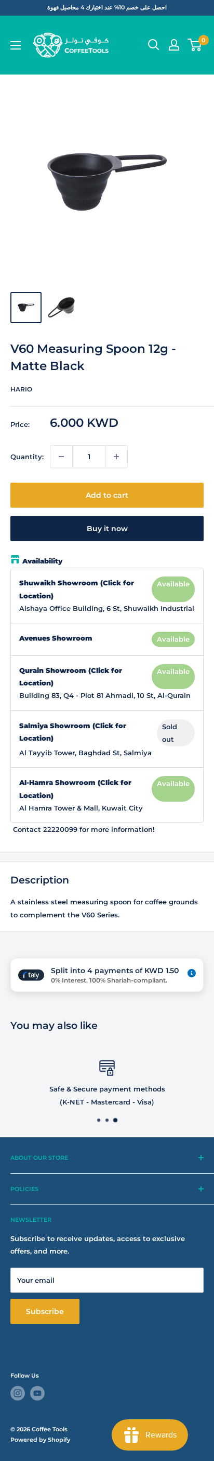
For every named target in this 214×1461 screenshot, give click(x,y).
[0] (195, 45)
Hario (21, 389)
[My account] (174, 45)
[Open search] (153, 45)
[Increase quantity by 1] (116, 457)
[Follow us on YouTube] (37, 1393)
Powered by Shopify (40, 1439)
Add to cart (107, 495)
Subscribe (45, 1311)
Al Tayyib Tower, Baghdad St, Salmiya (85, 752)
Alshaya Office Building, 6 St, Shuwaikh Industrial (106, 608)
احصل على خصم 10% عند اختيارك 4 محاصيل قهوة (107, 7)
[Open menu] (15, 45)
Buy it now (107, 528)
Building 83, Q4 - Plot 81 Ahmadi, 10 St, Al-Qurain (105, 695)
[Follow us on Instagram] (17, 1393)
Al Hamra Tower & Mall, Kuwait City (81, 808)
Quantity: (27, 456)
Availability (42, 561)
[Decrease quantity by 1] (61, 457)
